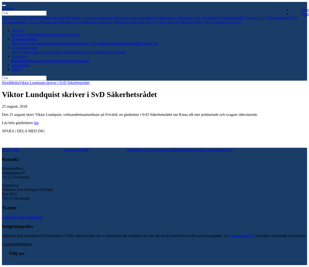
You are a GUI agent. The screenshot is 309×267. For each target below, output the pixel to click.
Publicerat (120, 22)
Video (161, 22)
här (36, 123)
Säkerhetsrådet (191, 22)
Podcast (173, 22)
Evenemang (222, 22)
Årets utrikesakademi (45, 22)
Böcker (150, 22)
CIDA (237, 22)
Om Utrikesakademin (28, 52)
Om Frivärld (23, 18)
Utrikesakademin (278, 18)
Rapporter (136, 22)
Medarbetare (43, 18)
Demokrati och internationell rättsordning (145, 18)
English (8, 8)
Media (14, 83)
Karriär (59, 18)
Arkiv (207, 22)
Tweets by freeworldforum (22, 217)
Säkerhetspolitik (234, 18)
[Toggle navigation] (4, 5)
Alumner (105, 22)
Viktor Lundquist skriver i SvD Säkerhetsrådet (54, 83)
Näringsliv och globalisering (199, 18)
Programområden (100, 18)
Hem (5, 83)
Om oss (8, 18)
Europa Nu (255, 18)
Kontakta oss (76, 18)
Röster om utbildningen (80, 22)
